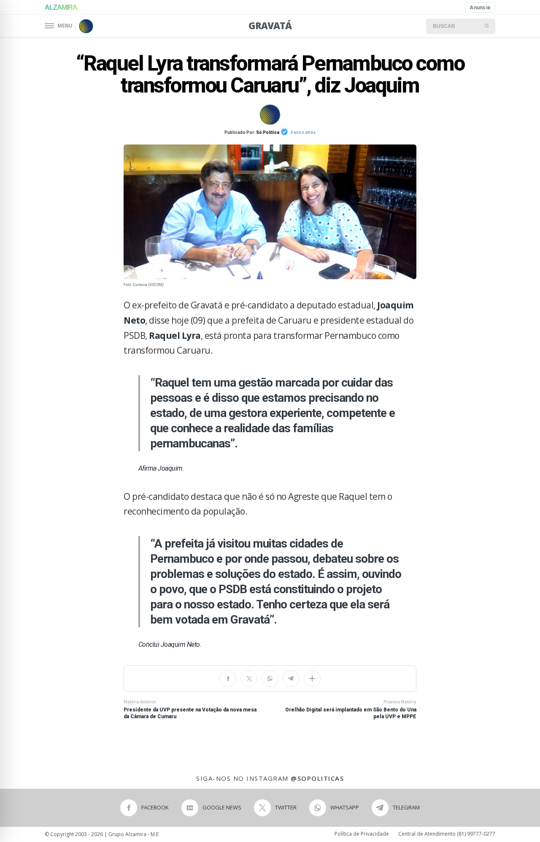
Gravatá (270, 25)
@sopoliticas (317, 778)
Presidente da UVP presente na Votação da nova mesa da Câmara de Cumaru (190, 710)
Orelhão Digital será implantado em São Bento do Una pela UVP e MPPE (350, 710)
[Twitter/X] (248, 678)
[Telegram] (291, 678)
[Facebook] (227, 678)
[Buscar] (487, 26)
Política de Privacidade (362, 834)
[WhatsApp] (270, 678)
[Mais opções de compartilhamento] (312, 678)
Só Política (267, 132)
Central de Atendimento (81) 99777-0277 (446, 834)
